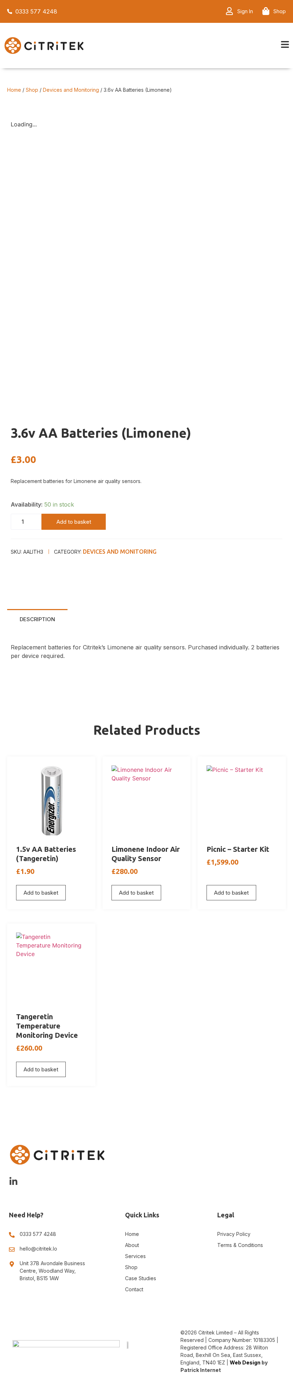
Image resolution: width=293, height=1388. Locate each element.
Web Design (245, 1362)
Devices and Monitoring (71, 90)
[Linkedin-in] (13, 1181)
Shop (32, 90)
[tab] (37, 619)
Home (14, 90)
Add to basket (73, 521)
